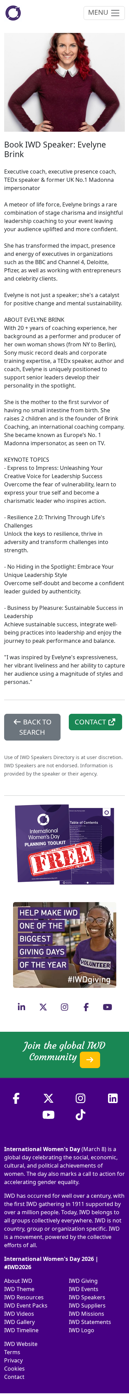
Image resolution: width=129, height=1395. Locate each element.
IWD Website (20, 1344)
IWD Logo (81, 1330)
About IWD (18, 1281)
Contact (14, 1377)
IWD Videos (19, 1313)
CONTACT (91, 721)
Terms (12, 1352)
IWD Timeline (21, 1330)
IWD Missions (86, 1313)
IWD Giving (83, 1281)
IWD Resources (24, 1297)
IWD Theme (19, 1289)
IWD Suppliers (87, 1305)
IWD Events (83, 1289)
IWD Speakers (87, 1297)
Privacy (13, 1360)
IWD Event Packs (25, 1305)
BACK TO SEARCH (35, 727)
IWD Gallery (19, 1322)
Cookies (14, 1368)
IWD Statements (90, 1322)
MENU (99, 12)
